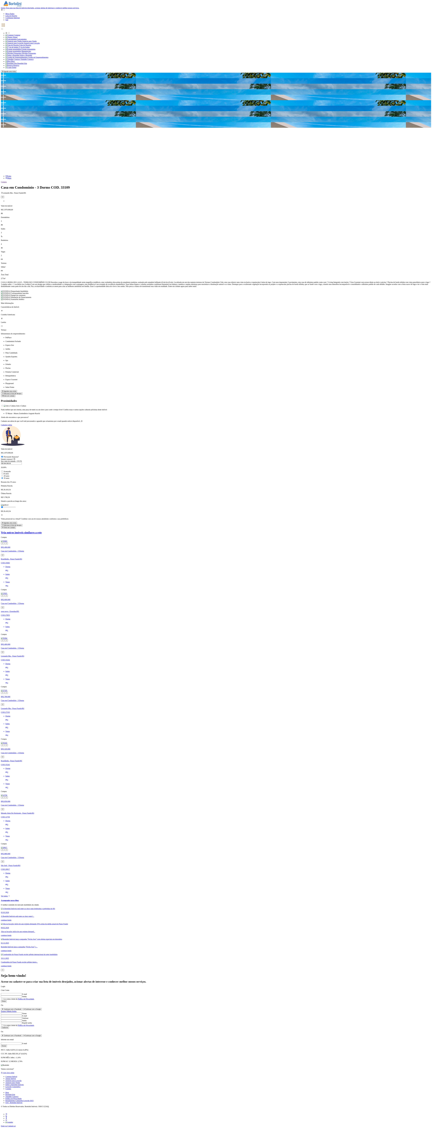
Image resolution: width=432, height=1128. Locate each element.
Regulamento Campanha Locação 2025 (19, 1101)
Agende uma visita (9, 71)
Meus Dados (9, 14)
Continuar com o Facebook (12, 1009)
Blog (7, 1093)
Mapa (9, 178)
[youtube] (9, 1122)
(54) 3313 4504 (8, 1073)
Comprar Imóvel (11, 1077)
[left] (2, 543)
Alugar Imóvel (10, 1079)
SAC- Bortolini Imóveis (13, 1103)
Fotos (9, 176)
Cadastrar (5, 1027)
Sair (6, 20)
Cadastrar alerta (6, 425)
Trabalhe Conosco (11, 1097)
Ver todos (4, 896)
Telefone (25, 1018)
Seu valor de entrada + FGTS (11, 461)
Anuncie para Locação (13, 1081)
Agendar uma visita (9, 391)
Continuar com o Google (33, 1009)
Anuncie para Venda (12, 1083)
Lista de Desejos (11, 16)
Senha (24, 996)
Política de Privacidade (26, 999)
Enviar (4, 1046)
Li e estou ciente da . (18, 999)
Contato (8, 1089)
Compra (4, 182)
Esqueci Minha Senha (8, 1011)
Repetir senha (27, 1023)
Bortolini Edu (10, 1095)
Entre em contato (9, 396)
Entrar (40, 8)
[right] (6, 543)
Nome (24, 1013)
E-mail (24, 994)
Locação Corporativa (12, 1087)
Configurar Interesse (12, 18)
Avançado (7, 471)
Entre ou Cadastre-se (8, 1126)
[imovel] (4, 541)
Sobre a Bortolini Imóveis (14, 1085)
